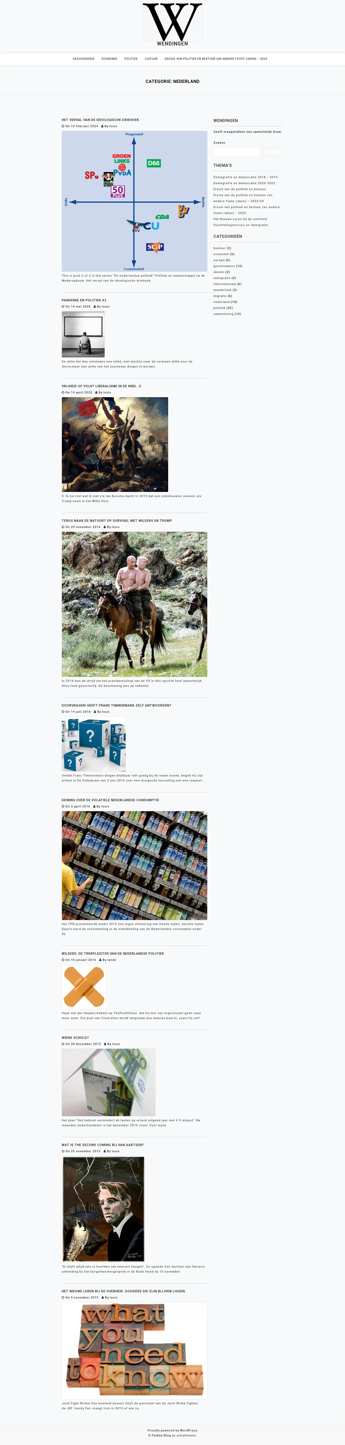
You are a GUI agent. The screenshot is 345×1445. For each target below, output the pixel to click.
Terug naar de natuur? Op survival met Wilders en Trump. (117, 521)
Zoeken (219, 142)
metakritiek (222, 290)
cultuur (151, 58)
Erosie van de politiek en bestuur (239, 189)
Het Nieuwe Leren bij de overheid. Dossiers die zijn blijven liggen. (124, 1291)
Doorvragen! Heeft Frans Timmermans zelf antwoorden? (116, 705)
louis (113, 126)
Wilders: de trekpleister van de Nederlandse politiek (113, 953)
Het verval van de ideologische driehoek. (101, 120)
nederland (221, 302)
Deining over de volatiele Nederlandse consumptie (110, 800)
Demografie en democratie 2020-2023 (244, 183)
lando (111, 960)
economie (109, 58)
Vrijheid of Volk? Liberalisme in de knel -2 (101, 386)
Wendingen (172, 44)
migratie (220, 296)
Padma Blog (161, 1435)
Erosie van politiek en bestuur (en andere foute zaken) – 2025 (216, 58)
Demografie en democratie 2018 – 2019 (245, 177)
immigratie (222, 278)
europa (219, 260)
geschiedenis (84, 58)
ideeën (218, 272)
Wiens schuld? (75, 1038)
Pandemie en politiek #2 (84, 300)
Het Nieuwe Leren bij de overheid (240, 219)
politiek (131, 58)
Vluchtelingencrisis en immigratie (240, 225)
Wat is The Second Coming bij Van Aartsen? (103, 1145)
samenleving (223, 314)
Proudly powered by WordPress (172, 1430)
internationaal (224, 284)
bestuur (219, 248)
